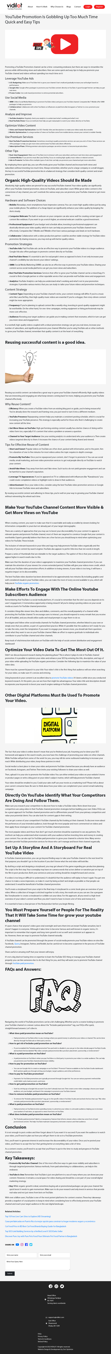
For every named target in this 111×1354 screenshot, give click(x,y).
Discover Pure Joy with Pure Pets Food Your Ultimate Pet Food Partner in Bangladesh (41, 1236)
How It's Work (41, 7)
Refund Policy (43, 1342)
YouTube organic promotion (27, 583)
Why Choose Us (57, 7)
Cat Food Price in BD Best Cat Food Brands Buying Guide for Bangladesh (35, 1227)
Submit (9, 1273)
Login (88, 7)
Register (99, 7)
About (30, 7)
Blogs (69, 7)
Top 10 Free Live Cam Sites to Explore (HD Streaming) (28, 1217)
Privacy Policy (43, 1336)
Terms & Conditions (44, 1339)
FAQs (40, 1334)
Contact (77, 7)
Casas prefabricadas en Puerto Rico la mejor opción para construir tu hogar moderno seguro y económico (50, 1222)
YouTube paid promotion (23, 964)
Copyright (41, 1347)
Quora (17, 944)
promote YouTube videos (62, 678)
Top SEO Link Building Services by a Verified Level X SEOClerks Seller (34, 1232)
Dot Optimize (68, 1349)
